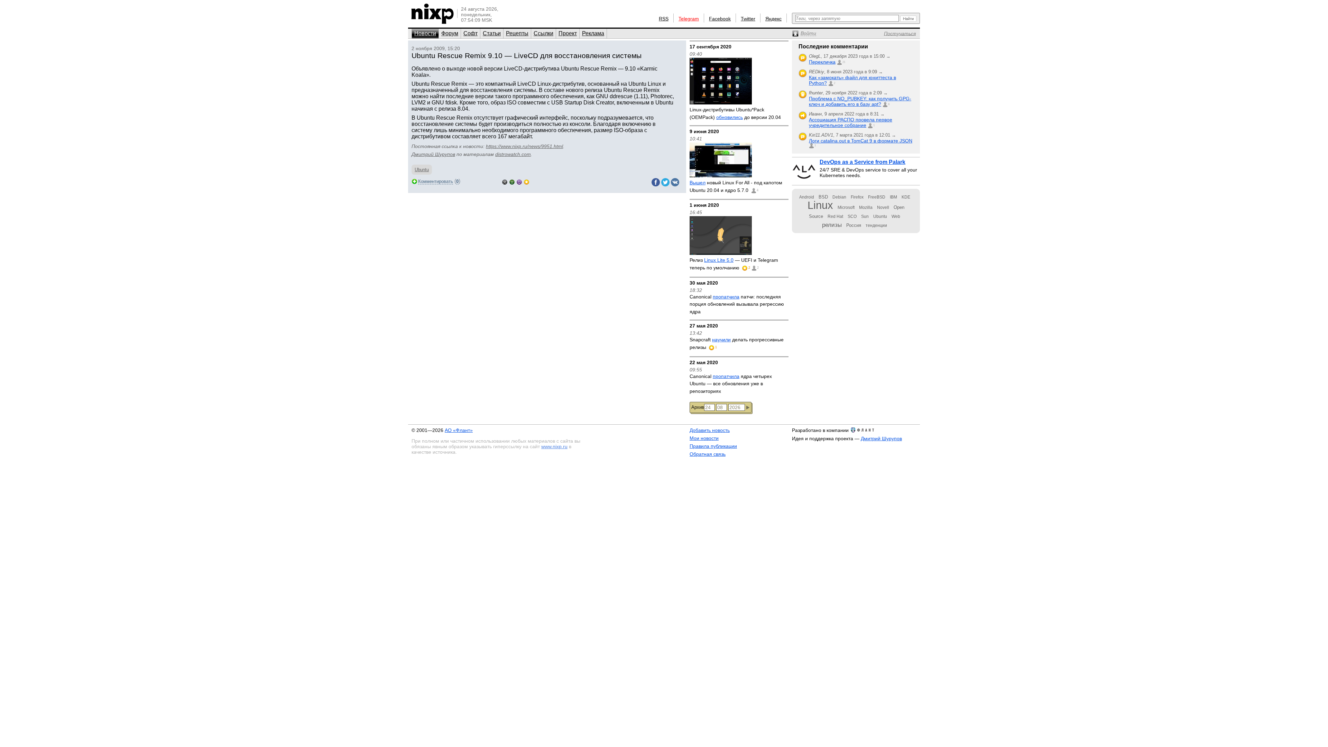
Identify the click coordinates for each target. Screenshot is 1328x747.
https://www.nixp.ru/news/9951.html (524, 146)
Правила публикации (713, 446)
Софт (470, 33)
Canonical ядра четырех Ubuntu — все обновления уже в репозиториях (731, 384)
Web (896, 216)
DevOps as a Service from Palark (862, 162)
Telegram (689, 18)
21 (843, 62)
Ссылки (543, 33)
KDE (906, 197)
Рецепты (517, 33)
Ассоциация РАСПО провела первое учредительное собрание (850, 122)
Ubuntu (422, 169)
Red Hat (835, 216)
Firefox (857, 197)
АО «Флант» (459, 430)
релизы (832, 224)
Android (806, 197)
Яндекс (773, 18)
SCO (852, 216)
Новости (425, 33)
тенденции (876, 225)
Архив (697, 407)
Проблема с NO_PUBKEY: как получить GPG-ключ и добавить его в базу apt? (860, 101)
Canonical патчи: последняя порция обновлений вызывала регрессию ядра (737, 304)
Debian (839, 197)
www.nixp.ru (554, 446)
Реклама (593, 33)
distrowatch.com (513, 154)
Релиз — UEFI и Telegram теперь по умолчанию (734, 263)
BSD (823, 197)
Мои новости (704, 438)
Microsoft (846, 207)
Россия (853, 225)
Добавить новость (710, 430)
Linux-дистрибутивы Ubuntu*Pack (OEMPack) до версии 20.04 (735, 113)
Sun (865, 216)
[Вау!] (526, 181)
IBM (893, 197)
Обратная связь (708, 454)
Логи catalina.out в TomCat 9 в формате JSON (860, 141)
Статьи (492, 33)
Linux (820, 205)
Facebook (720, 18)
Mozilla (866, 207)
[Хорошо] (519, 181)
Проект (568, 33)
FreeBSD (876, 197)
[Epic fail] (504, 181)
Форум (449, 33)
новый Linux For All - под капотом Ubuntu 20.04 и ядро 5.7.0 (736, 186)
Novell (883, 207)
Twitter (748, 18)
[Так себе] (512, 181)
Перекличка (822, 62)
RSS (663, 18)
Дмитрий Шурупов (433, 154)
